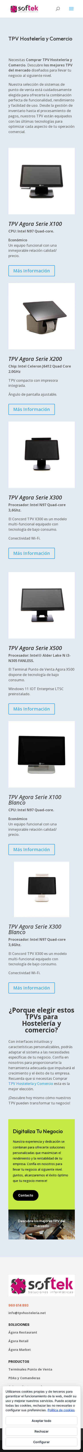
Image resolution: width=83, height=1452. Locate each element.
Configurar (41, 1442)
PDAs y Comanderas (24, 1378)
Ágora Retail (18, 1341)
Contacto (25, 1195)
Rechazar (42, 1431)
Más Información (31, 271)
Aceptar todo (41, 1421)
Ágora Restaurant (22, 1332)
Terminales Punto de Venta (30, 1369)
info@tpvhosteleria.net (27, 1313)
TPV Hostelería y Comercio (30, 1083)
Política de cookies (61, 1410)
